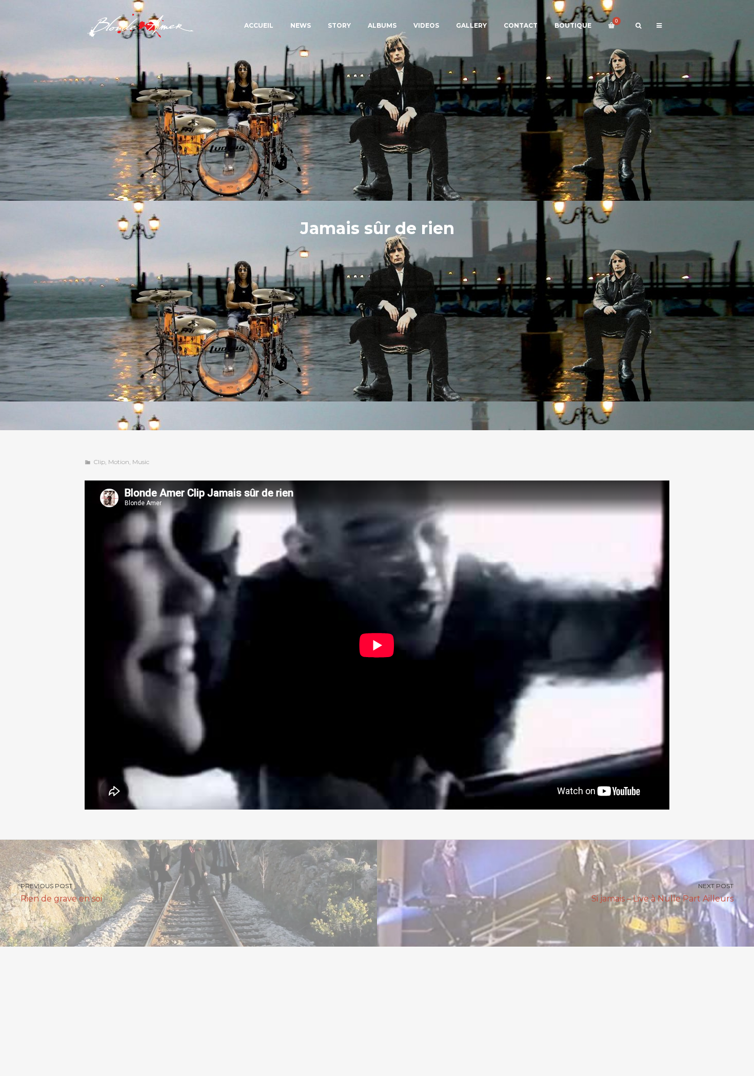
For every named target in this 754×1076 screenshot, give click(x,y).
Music (140, 462)
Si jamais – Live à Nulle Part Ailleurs (662, 892)
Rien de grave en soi (61, 892)
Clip (99, 462)
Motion (118, 462)
